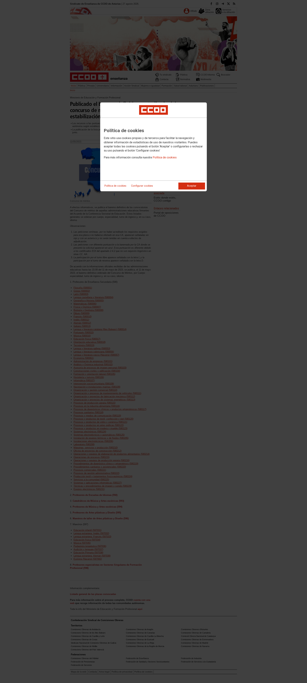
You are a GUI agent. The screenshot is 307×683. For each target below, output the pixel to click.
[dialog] (153, 146)
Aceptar (191, 185)
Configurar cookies (142, 185)
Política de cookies (165, 157)
